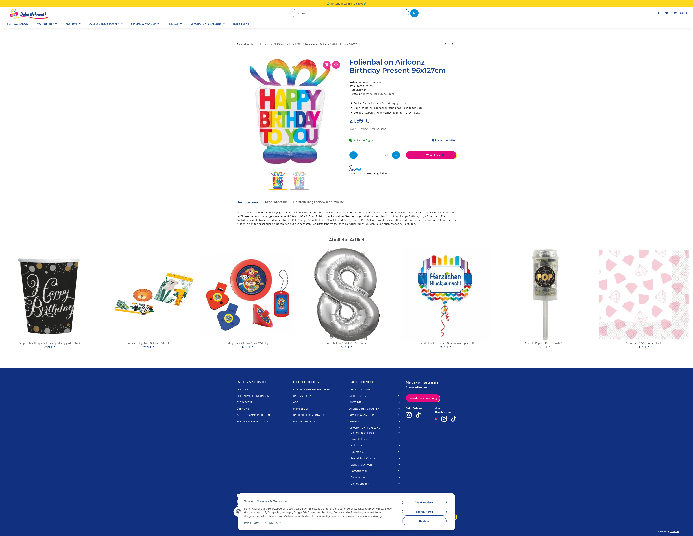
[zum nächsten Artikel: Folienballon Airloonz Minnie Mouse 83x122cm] (452, 44)
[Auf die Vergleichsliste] (327, 65)
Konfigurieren (424, 511)
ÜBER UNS (243, 408)
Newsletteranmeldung (423, 398)
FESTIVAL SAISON (359, 389)
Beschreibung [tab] (248, 202)
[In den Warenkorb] (239, 56)
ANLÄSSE (354, 421)
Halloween (357, 445)
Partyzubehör (359, 471)
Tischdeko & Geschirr (363, 458)
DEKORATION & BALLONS (364, 427)
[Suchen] (414, 13)
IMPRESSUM (251, 522)
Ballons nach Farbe (362, 432)
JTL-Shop (674, 531)
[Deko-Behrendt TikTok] (418, 415)
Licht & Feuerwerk (361, 464)
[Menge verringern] (354, 155)
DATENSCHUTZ (272, 522)
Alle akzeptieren (424, 502)
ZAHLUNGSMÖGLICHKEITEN (253, 415)
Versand (381, 129)
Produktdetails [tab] (276, 202)
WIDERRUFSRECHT (304, 421)
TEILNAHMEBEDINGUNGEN (253, 396)
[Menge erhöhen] (396, 155)
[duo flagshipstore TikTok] (453, 419)
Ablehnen (424, 521)
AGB (295, 402)
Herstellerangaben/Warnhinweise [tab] (318, 202)
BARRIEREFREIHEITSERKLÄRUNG (312, 389)
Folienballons (359, 439)
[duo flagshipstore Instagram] (444, 419)
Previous (9, 301)
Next (684, 301)
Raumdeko (357, 451)
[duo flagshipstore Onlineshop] (436, 418)
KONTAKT (242, 389)
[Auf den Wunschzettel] (336, 65)
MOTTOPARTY (357, 396)
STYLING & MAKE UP (361, 415)
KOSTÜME (355, 402)
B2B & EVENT (241, 23)
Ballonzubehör (360, 483)
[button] (659, 13)
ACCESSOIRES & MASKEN (364, 408)
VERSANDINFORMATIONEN (253, 421)
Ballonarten (358, 477)
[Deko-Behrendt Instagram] (409, 415)
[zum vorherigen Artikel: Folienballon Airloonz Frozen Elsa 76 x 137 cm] (445, 44)
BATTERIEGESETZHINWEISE (309, 415)
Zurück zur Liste (247, 44)
